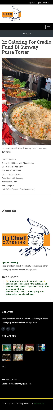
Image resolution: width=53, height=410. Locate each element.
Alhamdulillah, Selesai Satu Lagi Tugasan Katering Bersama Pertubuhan (25, 292)
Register (31, 2)
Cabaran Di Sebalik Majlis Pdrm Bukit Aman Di (27, 284)
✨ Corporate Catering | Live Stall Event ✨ (25, 281)
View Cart (46, 2)
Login (38, 2)
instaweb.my (39, 403)
